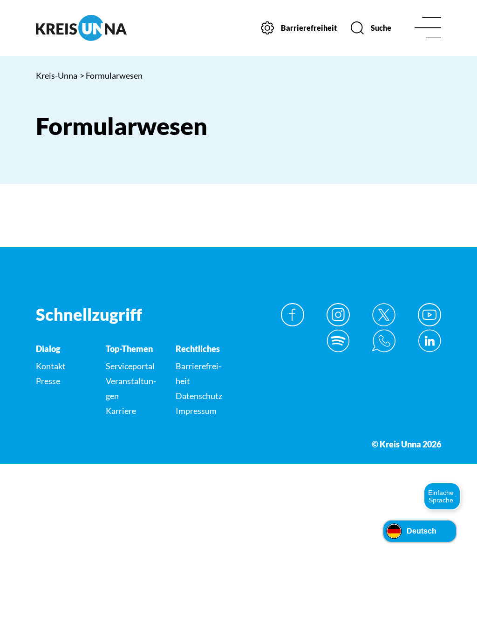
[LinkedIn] (429, 340)
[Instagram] (338, 314)
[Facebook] (292, 314)
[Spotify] (338, 340)
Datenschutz (199, 396)
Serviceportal (130, 366)
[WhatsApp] (383, 340)
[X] (383, 314)
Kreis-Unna (56, 75)
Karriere (121, 411)
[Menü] (428, 28)
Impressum (196, 411)
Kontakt (51, 366)
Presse (48, 381)
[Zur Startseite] (81, 28)
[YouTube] (429, 314)
